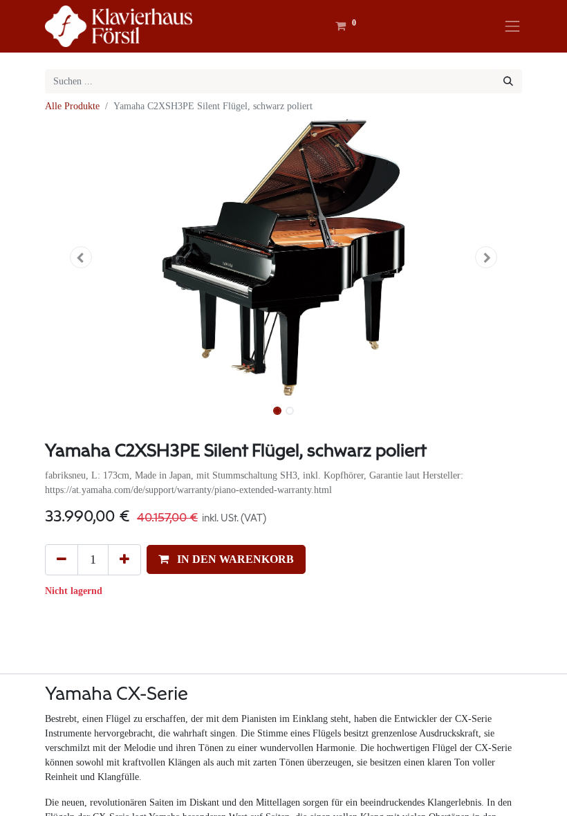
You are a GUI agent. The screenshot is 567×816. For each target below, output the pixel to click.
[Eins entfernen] (61, 559)
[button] (81, 257)
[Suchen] (508, 81)
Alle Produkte (72, 106)
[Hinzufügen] (124, 559)
